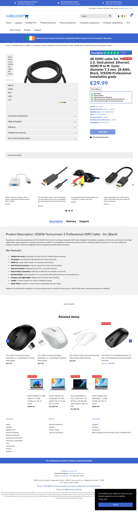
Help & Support (15, 121)
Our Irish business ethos (19, 138)
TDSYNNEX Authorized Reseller (55, 486)
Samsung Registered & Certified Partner (86, 486)
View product (19, 192)
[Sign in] (118, 16)
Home (8, 46)
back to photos (69, 304)
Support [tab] (84, 221)
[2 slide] (69, 211)
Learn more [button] (103, 499)
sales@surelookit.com (125, 8)
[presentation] (7, 341)
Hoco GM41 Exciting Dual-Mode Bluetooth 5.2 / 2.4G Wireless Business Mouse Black (20, 358)
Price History (95, 89)
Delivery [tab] (71, 221)
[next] (132, 185)
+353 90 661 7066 (66, 476)
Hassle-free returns (17, 132)
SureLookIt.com (71, 471)
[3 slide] (72, 211)
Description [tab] (56, 221)
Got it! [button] (115, 505)
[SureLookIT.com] (17, 16)
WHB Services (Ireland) (73, 489)
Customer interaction (18, 116)
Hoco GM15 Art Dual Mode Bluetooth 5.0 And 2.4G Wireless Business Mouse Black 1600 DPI (116, 358)
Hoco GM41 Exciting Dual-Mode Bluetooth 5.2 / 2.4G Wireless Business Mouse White (52, 358)
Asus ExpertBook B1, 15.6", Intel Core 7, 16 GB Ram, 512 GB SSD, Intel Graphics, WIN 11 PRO (79, 401)
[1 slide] (66, 211)
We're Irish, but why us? (10, 92)
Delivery (12, 127)
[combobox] (96, 16)
